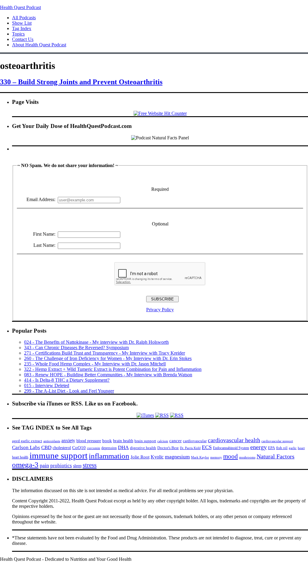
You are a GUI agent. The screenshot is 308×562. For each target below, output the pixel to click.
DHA (123, 447)
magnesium (177, 457)
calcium (162, 441)
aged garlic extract (27, 441)
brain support (145, 441)
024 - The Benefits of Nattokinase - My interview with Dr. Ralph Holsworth (96, 342)
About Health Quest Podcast (39, 44)
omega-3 (25, 465)
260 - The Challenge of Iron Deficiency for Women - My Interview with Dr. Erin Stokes (108, 358)
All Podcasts (24, 17)
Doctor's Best (168, 448)
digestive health (143, 448)
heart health (20, 457)
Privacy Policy (160, 309)
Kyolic (157, 456)
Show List (22, 23)
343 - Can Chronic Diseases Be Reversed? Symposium (76, 347)
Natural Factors (275, 456)
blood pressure (88, 441)
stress (90, 465)
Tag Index (21, 28)
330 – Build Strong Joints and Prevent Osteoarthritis (81, 82)
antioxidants (51, 441)
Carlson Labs (26, 447)
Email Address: (40, 199)
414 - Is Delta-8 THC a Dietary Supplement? (66, 380)
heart (301, 448)
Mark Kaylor (200, 457)
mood (230, 456)
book (107, 440)
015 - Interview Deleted (46, 385)
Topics (18, 33)
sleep (77, 465)
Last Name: (44, 245)
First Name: (44, 234)
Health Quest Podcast (20, 7)
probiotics (61, 465)
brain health (123, 440)
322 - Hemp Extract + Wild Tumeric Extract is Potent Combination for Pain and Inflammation (113, 369)
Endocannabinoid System (231, 448)
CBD (46, 447)
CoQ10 (79, 447)
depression (109, 448)
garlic (293, 448)
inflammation (109, 456)
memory (216, 457)
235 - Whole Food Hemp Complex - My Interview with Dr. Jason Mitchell (95, 363)
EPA (271, 448)
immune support (58, 455)
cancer (175, 440)
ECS (207, 447)
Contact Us (22, 39)
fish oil (282, 448)
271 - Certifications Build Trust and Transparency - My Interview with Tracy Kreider (104, 353)
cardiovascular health (234, 440)
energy (258, 447)
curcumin (93, 448)
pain (44, 465)
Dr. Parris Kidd (190, 448)
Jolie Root (140, 456)
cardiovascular (195, 441)
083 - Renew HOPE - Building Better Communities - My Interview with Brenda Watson (108, 374)
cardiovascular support (277, 441)
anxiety (68, 440)
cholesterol (62, 447)
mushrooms (247, 457)
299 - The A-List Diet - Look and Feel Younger (69, 390)
